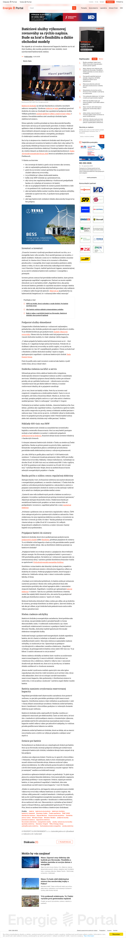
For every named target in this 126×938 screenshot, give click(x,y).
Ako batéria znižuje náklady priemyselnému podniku (44, 309)
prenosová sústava (28, 820)
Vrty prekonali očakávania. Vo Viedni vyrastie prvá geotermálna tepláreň (93, 97)
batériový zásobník (28, 813)
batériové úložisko (58, 811)
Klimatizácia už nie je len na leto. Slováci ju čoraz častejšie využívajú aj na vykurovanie (93, 91)
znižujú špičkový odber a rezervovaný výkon (53, 114)
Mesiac (101, 59)
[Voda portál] (25, 2)
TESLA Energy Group (56, 824)
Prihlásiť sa (119, 2)
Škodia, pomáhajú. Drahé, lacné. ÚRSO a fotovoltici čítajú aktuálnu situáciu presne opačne (92, 64)
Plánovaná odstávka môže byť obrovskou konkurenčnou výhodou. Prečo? (93, 85)
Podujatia (84, 8)
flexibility (45, 540)
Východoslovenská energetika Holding (48, 562)
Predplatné (110, 2)
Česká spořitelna (55, 813)
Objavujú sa (54, 291)
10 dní (94, 59)
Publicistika (28, 56)
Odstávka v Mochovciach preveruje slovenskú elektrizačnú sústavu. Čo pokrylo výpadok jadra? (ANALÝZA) (93, 120)
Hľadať (74, 8)
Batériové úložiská (29, 106)
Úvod (13, 8)
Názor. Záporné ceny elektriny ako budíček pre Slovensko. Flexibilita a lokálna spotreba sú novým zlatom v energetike (93, 71)
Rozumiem (116, 934)
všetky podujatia (92, 177)
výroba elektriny (67, 826)
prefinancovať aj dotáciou (31, 436)
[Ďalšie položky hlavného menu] (121, 8)
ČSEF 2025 (66, 813)
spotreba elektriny (28, 824)
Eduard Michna (42, 815)
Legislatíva (103, 8)
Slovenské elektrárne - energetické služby (36, 822)
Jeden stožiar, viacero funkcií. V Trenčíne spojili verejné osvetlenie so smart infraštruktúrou (93, 114)
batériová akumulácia (42, 811)
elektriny (49, 108)
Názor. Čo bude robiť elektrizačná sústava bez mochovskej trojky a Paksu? (92, 108)
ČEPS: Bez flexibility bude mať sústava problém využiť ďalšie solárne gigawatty (93, 102)
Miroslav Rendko (50, 817)
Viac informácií (89, 936)
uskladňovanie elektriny (30, 826)
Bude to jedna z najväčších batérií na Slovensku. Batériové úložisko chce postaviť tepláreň (46, 314)
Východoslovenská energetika (50, 826)
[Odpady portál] (10, 2)
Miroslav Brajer (37, 817)
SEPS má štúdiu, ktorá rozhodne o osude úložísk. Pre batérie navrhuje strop (47, 305)
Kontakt (102, 2)
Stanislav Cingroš (42, 824)
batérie (31, 811)
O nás (96, 2)
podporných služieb (29, 540)
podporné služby (63, 817)
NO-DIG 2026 (85, 163)
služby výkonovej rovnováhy (62, 822)
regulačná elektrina (43, 820)
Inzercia (91, 2)
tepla (56, 108)
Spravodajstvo (93, 8)
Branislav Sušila (41, 813)
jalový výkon (26, 817)
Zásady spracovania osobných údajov (87, 930)
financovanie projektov (56, 815)
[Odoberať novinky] (102, 136)
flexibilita (69, 815)
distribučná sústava (28, 815)
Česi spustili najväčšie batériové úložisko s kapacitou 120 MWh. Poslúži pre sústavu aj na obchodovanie (92, 78)
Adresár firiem (113, 8)
